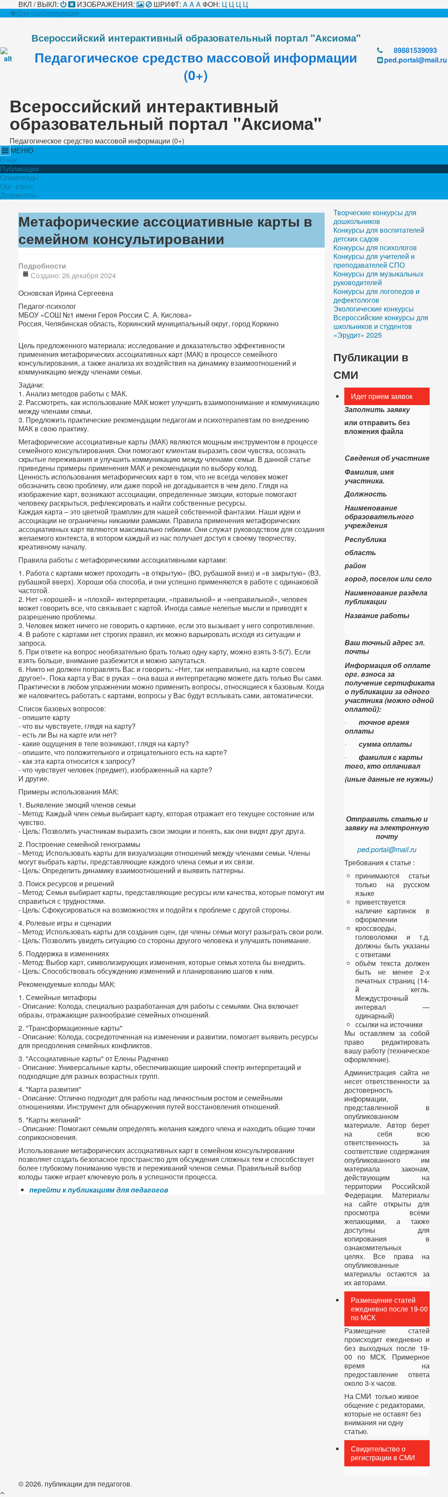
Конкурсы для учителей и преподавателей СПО (374, 260)
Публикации (19, 168)
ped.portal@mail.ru (415, 60)
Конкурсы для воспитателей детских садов (378, 234)
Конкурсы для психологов (375, 247)
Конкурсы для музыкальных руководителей (378, 278)
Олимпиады (19, 177)
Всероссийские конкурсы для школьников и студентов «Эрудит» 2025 (380, 326)
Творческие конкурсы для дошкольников (374, 217)
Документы (18, 195)
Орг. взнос (17, 186)
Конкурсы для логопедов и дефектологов (376, 295)
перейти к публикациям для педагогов (98, 1190)
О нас (9, 160)
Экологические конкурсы (373, 308)
